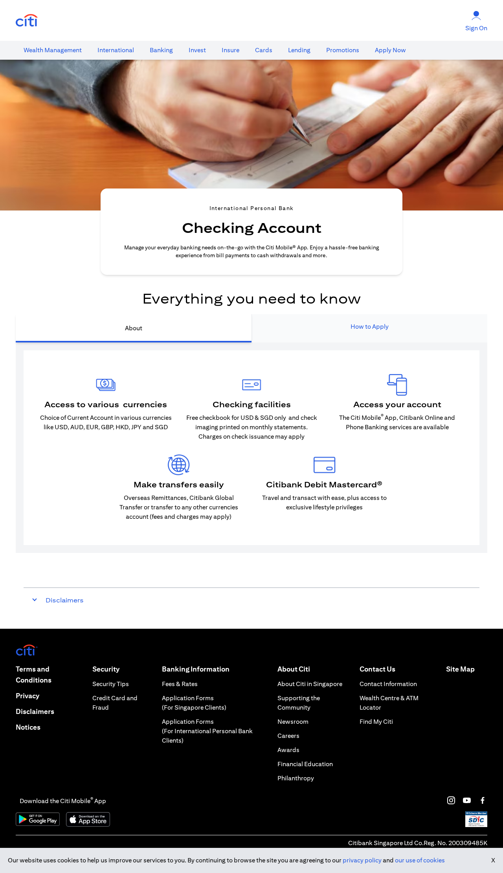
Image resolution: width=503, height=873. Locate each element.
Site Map (460, 669)
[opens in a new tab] (27, 20)
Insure (230, 50)
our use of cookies (420, 860)
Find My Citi (376, 721)
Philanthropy (295, 778)
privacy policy (362, 860)
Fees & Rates (180, 684)
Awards (288, 750)
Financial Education (305, 764)
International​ (115, 50)
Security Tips (110, 684)
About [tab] (133, 328)
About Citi (293, 669)
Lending (299, 50)
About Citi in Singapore (309, 684)
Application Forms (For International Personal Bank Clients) (207, 731)
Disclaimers (35, 711)
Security (105, 669)
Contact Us (377, 669)
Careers (288, 735)
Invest (197, 50)
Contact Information (388, 684)
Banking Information (195, 669)
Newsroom (292, 721)
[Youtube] (467, 800)
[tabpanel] (251, 447)
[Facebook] (482, 800)
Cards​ (263, 50)
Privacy (27, 696)
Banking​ (161, 50)
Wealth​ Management (53, 50)
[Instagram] (451, 800)
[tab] (53, 50)
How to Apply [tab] (370, 326)
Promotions (342, 50)
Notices (28, 727)
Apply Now (390, 50)
